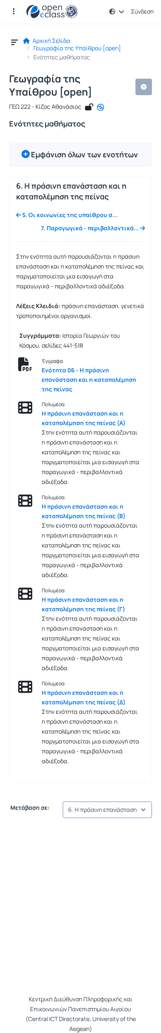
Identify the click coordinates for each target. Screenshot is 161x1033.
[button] (13, 11)
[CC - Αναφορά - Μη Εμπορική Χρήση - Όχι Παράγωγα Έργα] (100, 107)
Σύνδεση (142, 11)
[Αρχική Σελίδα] (52, 11)
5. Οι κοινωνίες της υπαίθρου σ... (69, 215)
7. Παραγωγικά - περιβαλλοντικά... (90, 228)
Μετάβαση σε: (29, 807)
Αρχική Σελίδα (50, 40)
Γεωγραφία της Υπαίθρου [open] (77, 48)
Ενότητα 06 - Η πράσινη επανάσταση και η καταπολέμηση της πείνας (89, 379)
